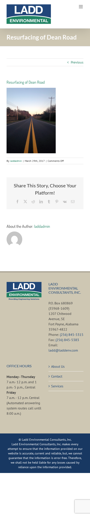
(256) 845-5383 (67, 340)
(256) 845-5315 (71, 334)
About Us (58, 366)
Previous (77, 62)
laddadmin (16, 160)
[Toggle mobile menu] (81, 6)
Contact (56, 376)
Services (57, 386)
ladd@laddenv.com (63, 350)
